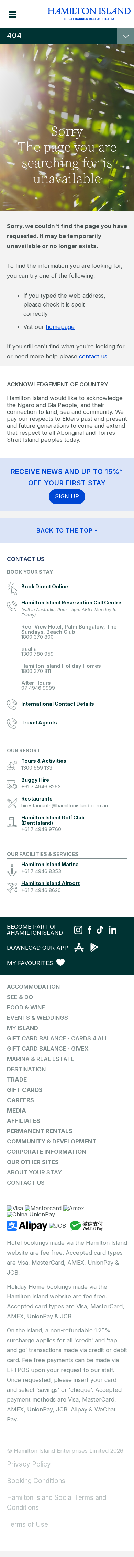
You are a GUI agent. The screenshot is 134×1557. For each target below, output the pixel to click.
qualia (37, 651)
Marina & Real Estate (41, 1058)
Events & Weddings (37, 1017)
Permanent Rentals (39, 1131)
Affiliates (23, 1120)
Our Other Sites (33, 1162)
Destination (26, 1069)
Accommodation (33, 986)
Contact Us (26, 1182)
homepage (60, 326)
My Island (22, 1027)
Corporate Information (46, 1151)
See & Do (20, 997)
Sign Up (67, 496)
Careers (20, 1100)
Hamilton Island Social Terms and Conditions (56, 1502)
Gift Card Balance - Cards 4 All (57, 1038)
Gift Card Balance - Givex (48, 1048)
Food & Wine (26, 1007)
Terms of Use (27, 1524)
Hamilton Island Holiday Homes (61, 669)
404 (14, 35)
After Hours (38, 685)
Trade (17, 1079)
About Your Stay (34, 1172)
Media (16, 1110)
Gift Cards (25, 1089)
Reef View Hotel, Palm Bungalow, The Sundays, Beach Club (68, 632)
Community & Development (52, 1141)
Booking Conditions (36, 1481)
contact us (93, 356)
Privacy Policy (29, 1464)
